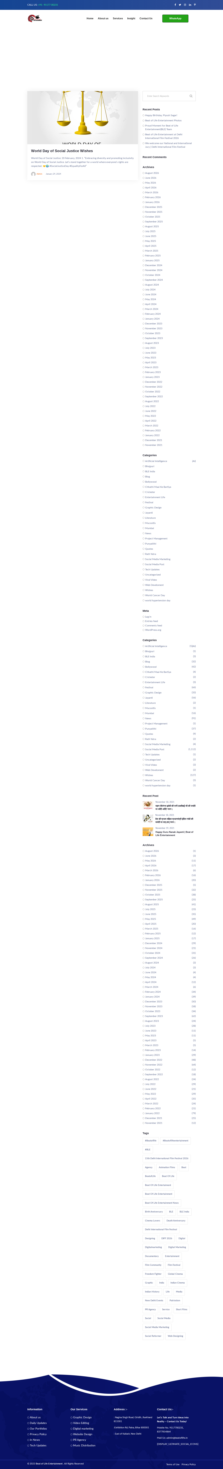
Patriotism (175, 1300)
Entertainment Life (155, 497)
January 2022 (152, 435)
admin (39, 174)
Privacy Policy (38, 1434)
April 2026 (150, 187)
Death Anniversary (176, 1221)
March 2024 (151, 309)
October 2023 (152, 333)
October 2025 (152, 217)
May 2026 (150, 183)
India (161, 1283)
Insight (131, 18)
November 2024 (153, 270)
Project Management (156, 538)
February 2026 (153, 197)
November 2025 (153, 212)
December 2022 (153, 382)
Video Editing (81, 1423)
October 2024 (152, 275)
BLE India (150, 471)
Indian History (152, 1292)
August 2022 (152, 401)
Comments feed (153, 625)
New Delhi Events (154, 1300)
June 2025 (150, 236)
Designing (150, 1238)
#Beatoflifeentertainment (175, 1141)
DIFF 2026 (166, 1238)
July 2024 (150, 289)
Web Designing (175, 1336)
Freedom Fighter (153, 1274)
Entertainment (172, 1256)
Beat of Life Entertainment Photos (163, 120)
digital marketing (177, 1247)
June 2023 (150, 353)
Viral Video (151, 580)
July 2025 (150, 231)
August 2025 (152, 226)
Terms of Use (172, 1464)
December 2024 (153, 265)
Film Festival (174, 1265)
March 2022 (151, 425)
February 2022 (153, 430)
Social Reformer (153, 1336)
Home (90, 18)
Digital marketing (83, 1428)
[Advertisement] (111, 68)
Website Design (82, 1434)
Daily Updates (38, 1423)
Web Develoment (154, 585)
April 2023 (150, 362)
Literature (150, 518)
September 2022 (154, 396)
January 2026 (152, 202)
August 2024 (152, 285)
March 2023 (151, 367)
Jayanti (149, 513)
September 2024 (154, 280)
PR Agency (150, 1309)
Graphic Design (153, 507)
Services (118, 18)
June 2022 (150, 411)
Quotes (149, 549)
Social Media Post (154, 564)
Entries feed (151, 621)
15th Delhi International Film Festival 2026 (166, 1158)
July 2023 (150, 348)
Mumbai (149, 528)
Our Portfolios (38, 1428)
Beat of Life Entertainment (158, 1194)
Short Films (181, 1309)
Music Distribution (84, 1445)
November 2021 (153, 445)
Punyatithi (150, 544)
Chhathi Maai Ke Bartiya (158, 487)
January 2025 (152, 260)
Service (166, 1309)
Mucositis (150, 523)
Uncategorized (153, 575)
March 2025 (151, 251)
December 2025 (153, 207)
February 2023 (153, 372)
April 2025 (150, 246)
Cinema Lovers (152, 1221)
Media (179, 1292)
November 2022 (153, 387)
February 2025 (153, 255)
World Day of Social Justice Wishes (62, 151)
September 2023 (154, 338)
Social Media (164, 1318)
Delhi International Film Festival (161, 1229)
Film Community (153, 1265)
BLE (171, 1212)
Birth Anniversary (154, 1212)
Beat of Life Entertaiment (158, 1185)
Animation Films (167, 1167)
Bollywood (151, 482)
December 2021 (153, 440)
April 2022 (150, 421)
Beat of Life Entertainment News (162, 1203)
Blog (147, 476)
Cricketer (150, 492)
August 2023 (152, 343)
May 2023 (150, 357)
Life (168, 1292)
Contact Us (146, 18)
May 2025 (150, 241)
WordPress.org (153, 630)
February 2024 (153, 314)
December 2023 (153, 323)
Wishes (149, 590)
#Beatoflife (150, 1141)
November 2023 (153, 328)
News (148, 533)
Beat (183, 1167)
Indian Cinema (178, 1283)
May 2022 (150, 416)
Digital (182, 1238)
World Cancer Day (155, 595)
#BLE (147, 1150)
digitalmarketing (153, 1247)
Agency (148, 1167)
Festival (149, 502)
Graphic (149, 1283)
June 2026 (150, 178)
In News (35, 1440)
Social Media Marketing (157, 559)
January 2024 (152, 319)
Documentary (152, 1256)
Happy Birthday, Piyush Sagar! (161, 115)
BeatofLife (150, 1176)
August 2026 (152, 173)
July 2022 (150, 406)
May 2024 (150, 299)
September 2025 (154, 221)
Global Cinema (175, 1274)
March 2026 (151, 192)
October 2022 (152, 391)
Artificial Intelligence (156, 461)
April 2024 (150, 304)
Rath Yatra (150, 554)
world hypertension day (157, 600)
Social (148, 1318)
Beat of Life (168, 1176)
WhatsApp (175, 18)
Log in (148, 617)
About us (103, 18)
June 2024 (150, 294)
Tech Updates (152, 569)
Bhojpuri (149, 466)
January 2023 (152, 377)
